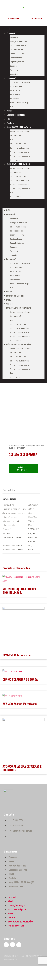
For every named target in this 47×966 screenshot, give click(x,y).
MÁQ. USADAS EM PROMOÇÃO (19, 127)
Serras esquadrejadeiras (20, 131)
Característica (9, 490)
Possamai (11, 33)
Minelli (9, 110)
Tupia (12, 139)
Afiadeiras (14, 37)
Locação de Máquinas (16, 114)
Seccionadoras (15, 98)
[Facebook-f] (6, 944)
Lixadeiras (14, 74)
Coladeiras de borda (18, 143)
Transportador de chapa (19, 102)
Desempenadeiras (17, 53)
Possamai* (11, 78)
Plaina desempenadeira (19, 152)
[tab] (9, 490)
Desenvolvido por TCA (10, 959)
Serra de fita (15, 94)
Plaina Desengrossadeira (20, 82)
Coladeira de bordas (18, 45)
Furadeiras (14, 70)
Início (9, 28)
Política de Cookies (17, 886)
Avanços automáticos (18, 41)
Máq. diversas (15, 160)
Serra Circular (15, 90)
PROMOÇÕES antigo (17, 865)
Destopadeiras (16, 57)
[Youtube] (12, 944)
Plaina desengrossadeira (20, 156)
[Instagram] (18, 944)
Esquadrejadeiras (17, 61)
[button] (23, 204)
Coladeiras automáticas (19, 148)
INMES (9, 119)
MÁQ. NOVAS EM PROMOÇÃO (18, 164)
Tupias (12, 106)
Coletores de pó (16, 49)
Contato (10, 123)
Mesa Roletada (16, 86)
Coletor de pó (15, 135)
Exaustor (13, 66)
